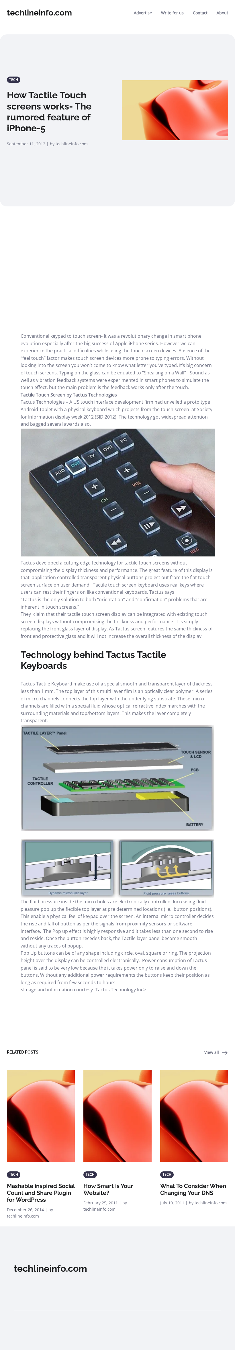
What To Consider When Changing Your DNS (193, 1189)
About (222, 12)
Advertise (143, 12)
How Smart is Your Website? (108, 1189)
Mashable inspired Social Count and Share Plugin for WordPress (41, 1193)
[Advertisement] (117, 265)
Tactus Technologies (43, 402)
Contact (200, 12)
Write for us (172, 12)
